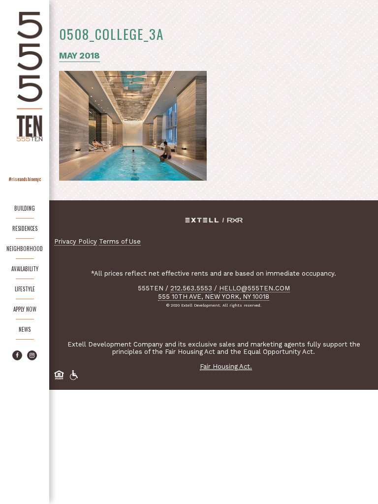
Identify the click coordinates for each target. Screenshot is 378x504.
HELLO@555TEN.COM (254, 288)
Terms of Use (120, 241)
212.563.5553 (191, 288)
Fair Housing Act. (226, 366)
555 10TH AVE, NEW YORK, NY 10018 (213, 296)
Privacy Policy (75, 241)
